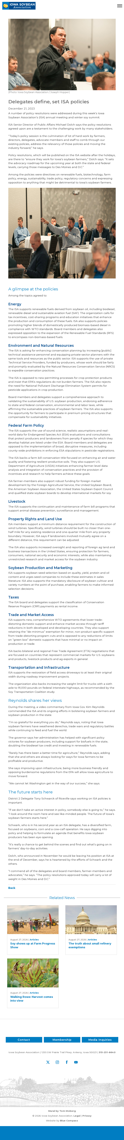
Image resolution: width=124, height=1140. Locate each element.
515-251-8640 (107, 1052)
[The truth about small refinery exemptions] (91, 919)
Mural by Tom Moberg (62, 1111)
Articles (34, 939)
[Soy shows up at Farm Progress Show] (33, 919)
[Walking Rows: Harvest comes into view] (33, 973)
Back (11, 887)
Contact (24, 1039)
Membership (62, 1039)
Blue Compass (69, 1120)
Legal (76, 1115)
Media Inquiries (100, 1039)
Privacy (86, 1115)
